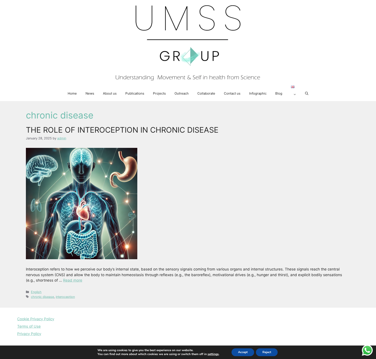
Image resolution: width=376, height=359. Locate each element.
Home (72, 93)
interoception (65, 297)
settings (213, 354)
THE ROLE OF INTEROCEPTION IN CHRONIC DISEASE (122, 129)
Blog (278, 93)
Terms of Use (29, 326)
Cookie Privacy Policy (35, 319)
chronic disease (42, 297)
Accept (243, 352)
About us (110, 93)
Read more (72, 280)
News (90, 93)
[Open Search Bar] (307, 93)
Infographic (258, 93)
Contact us (232, 93)
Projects (159, 93)
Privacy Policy (29, 334)
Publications (134, 93)
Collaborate (206, 93)
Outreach (182, 93)
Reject (266, 352)
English (36, 292)
